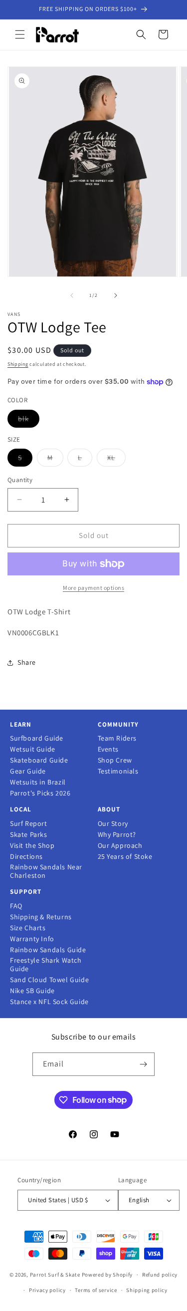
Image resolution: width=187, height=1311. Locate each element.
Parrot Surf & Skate (55, 1274)
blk (28, 421)
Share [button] (26, 662)
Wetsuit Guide (32, 749)
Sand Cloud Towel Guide (49, 980)
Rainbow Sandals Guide (48, 950)
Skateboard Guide (39, 760)
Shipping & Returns (41, 917)
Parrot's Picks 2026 (40, 793)
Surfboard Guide (36, 738)
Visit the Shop (32, 845)
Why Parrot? (117, 834)
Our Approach (120, 845)
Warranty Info (32, 939)
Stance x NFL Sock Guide (49, 1002)
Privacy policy (47, 1290)
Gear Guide (28, 771)
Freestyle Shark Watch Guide (46, 964)
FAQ (16, 906)
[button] (20, 34)
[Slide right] (116, 295)
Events (108, 749)
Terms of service (96, 1290)
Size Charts (28, 928)
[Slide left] (72, 295)
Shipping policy (147, 1290)
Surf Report (28, 823)
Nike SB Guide (32, 991)
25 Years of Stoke (125, 856)
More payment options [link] (93, 587)
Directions (26, 856)
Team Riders (117, 738)
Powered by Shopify (107, 1274)
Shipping (17, 364)
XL (116, 460)
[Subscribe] (143, 1064)
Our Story (113, 823)
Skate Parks (28, 834)
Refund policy (160, 1274)
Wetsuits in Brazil (38, 782)
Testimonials (118, 771)
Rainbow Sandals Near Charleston (46, 871)
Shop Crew (115, 760)
